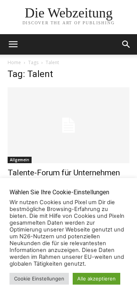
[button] (126, 44)
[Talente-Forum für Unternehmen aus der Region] (68, 125)
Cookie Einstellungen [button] (39, 279)
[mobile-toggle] (13, 44)
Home (14, 62)
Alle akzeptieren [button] (96, 279)
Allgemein (19, 159)
